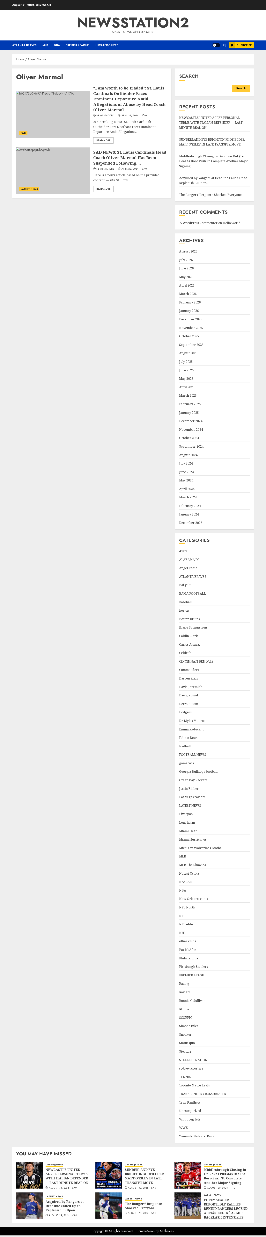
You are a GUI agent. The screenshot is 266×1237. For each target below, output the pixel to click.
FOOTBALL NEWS (192, 754)
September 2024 (191, 446)
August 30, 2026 (138, 1188)
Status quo (187, 1043)
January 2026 (189, 311)
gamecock (186, 763)
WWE (183, 1128)
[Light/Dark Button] (216, 45)
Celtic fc (185, 653)
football (185, 746)
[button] (224, 45)
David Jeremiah (190, 687)
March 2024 (188, 497)
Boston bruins (189, 619)
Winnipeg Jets (189, 1119)
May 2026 (186, 277)
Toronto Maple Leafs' (195, 1085)
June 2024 (186, 472)
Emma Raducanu (191, 729)
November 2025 (191, 328)
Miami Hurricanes (192, 839)
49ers (183, 551)
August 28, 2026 (138, 1213)
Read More (103, 140)
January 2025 (189, 412)
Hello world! (232, 223)
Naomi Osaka (189, 873)
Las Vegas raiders (192, 797)
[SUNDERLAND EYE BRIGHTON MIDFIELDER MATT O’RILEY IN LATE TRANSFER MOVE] (108, 1175)
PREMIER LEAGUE (77, 45)
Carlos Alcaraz (190, 644)
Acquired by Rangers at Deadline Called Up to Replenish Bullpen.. (65, 1205)
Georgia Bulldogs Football (198, 771)
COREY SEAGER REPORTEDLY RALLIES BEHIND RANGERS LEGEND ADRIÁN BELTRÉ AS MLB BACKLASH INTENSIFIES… (226, 1209)
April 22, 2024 (130, 169)
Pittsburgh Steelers (193, 966)
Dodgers (185, 712)
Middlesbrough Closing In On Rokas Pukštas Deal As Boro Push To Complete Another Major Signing (213, 161)
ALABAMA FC (189, 560)
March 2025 (188, 395)
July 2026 (186, 260)
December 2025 (190, 319)
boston (184, 610)
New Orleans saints (193, 899)
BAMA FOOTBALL (192, 593)
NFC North (187, 907)
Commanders (189, 670)
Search (189, 76)
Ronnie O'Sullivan (192, 1001)
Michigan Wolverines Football (201, 848)
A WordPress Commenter (199, 223)
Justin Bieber (189, 788)
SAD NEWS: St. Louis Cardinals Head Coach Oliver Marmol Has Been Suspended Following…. (129, 158)
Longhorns (187, 822)
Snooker (185, 1034)
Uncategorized (107, 45)
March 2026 (188, 294)
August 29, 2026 (217, 1188)
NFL (182, 916)
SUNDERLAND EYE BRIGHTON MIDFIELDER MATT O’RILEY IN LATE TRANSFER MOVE (144, 1176)
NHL (182, 933)
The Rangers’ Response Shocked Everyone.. (211, 195)
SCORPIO (186, 1017)
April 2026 (187, 285)
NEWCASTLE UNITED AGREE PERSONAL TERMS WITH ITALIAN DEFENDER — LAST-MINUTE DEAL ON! (211, 123)
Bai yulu (185, 585)
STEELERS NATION (193, 1060)
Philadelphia (188, 958)
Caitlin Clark (188, 636)
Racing (184, 983)
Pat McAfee (187, 950)
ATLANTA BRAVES (24, 45)
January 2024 (189, 514)
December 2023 (190, 523)
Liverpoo (186, 814)
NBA (57, 45)
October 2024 (189, 438)
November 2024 (191, 429)
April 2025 (187, 387)
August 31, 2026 (59, 1188)
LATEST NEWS (29, 189)
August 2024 (188, 455)
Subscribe (244, 45)
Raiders (184, 992)
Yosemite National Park (196, 1136)
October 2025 (189, 336)
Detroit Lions (188, 704)
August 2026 (188, 251)
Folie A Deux (188, 738)
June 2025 (186, 370)
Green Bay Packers (193, 780)
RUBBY (184, 1009)
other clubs (187, 941)
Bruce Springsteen (193, 627)
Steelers (185, 1051)
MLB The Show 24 (192, 865)
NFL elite (186, 924)
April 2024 (187, 489)
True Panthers (190, 1102)
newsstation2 (133, 22)
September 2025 (191, 345)
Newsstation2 (105, 115)
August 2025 (188, 353)
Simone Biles (188, 1026)
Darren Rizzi (188, 678)
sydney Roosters (191, 1068)
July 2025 (186, 361)
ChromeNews (146, 1231)
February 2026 (190, 302)
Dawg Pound (188, 695)
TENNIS (185, 1077)
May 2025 (186, 378)
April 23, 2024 (130, 115)
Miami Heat (188, 831)
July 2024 (186, 463)
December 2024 (190, 421)
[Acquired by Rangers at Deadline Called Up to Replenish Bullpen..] (29, 1205)
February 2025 (190, 404)
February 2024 (190, 506)
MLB (45, 45)
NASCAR (185, 882)
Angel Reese (188, 568)
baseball (185, 602)
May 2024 (186, 480)
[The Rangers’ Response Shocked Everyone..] (108, 1205)
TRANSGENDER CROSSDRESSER (202, 1094)
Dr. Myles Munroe (192, 721)
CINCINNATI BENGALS (196, 661)
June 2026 (186, 268)
